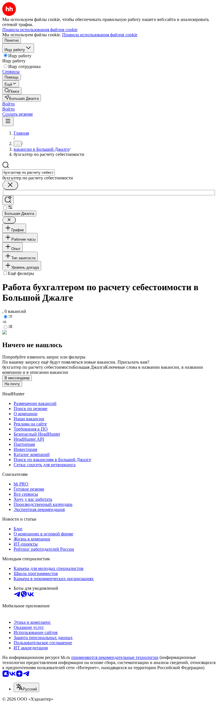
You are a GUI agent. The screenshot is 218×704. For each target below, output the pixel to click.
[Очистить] (10, 185)
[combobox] (28, 172)
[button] (8, 103)
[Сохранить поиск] (8, 200)
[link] (12, 90)
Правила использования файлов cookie (99, 34)
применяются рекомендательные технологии (114, 657)
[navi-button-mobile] (8, 121)
